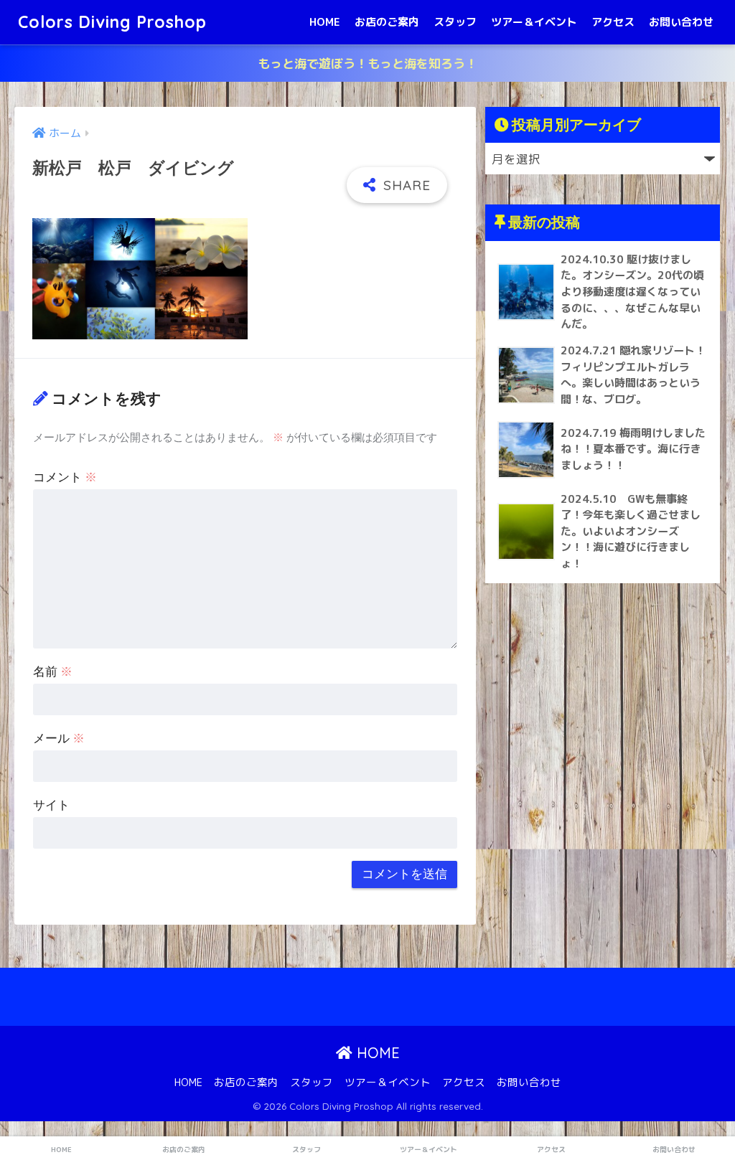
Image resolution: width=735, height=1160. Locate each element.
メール (59, 738)
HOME (324, 21)
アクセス (613, 21)
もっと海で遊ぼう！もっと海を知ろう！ (367, 63)
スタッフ (455, 21)
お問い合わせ (681, 21)
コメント (65, 477)
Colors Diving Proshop (112, 21)
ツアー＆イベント (534, 21)
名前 (52, 672)
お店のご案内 (387, 21)
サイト (51, 805)
